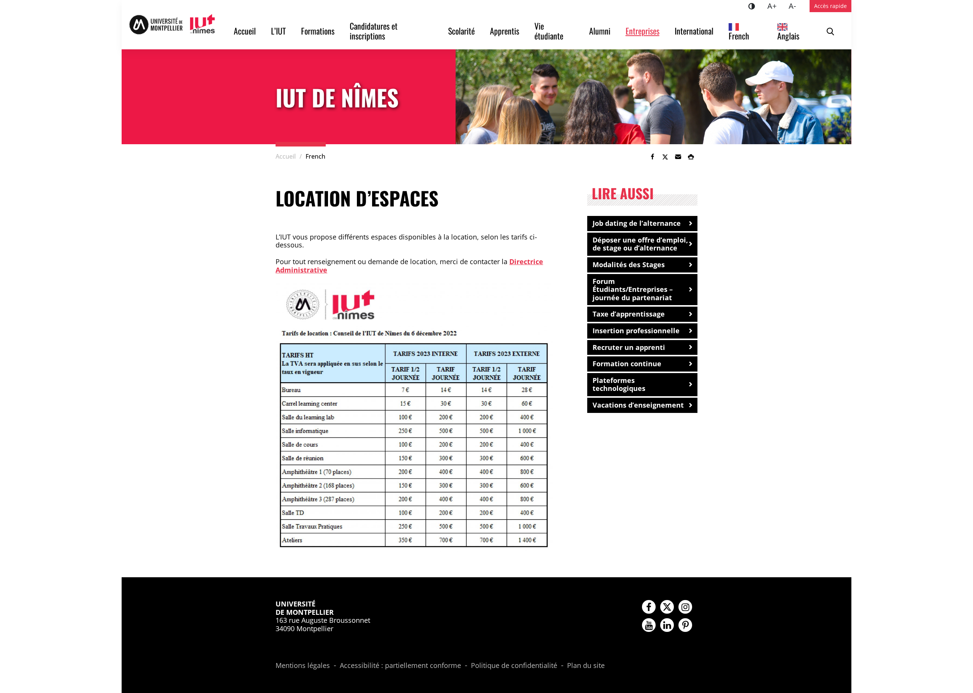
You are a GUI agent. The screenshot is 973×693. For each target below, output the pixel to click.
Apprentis (504, 31)
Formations (317, 31)
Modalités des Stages (629, 264)
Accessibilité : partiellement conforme (400, 666)
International (694, 31)
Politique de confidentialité (514, 666)
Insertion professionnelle (636, 330)
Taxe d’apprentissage (629, 313)
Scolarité (461, 31)
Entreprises (642, 31)
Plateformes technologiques (619, 384)
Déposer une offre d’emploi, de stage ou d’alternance (640, 244)
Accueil (245, 31)
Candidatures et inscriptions (374, 31)
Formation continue (627, 363)
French (739, 36)
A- (795, 5)
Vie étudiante (548, 31)
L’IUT (278, 31)
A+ (775, 5)
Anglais (788, 36)
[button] (678, 156)
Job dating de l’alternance (637, 223)
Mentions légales (303, 666)
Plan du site (586, 666)
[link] (652, 156)
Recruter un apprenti (629, 347)
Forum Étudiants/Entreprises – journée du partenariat (633, 289)
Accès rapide (830, 5)
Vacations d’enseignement (638, 405)
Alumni (599, 31)
